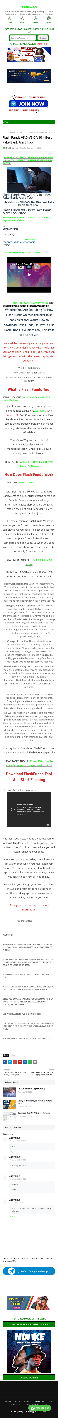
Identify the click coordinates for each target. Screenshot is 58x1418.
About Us (27, 1401)
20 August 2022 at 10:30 (18, 1141)
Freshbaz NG (29, 6)
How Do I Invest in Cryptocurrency (31, 1088)
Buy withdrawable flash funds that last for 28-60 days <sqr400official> (27, 219)
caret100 (40, 410)
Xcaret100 (12, 415)
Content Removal (32, 1404)
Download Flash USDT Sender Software (34, 1113)
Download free (29, 239)
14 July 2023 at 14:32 (17, 1203)
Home (5, 132)
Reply (11, 1152)
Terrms (50, 1401)
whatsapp (32, 905)
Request (8, 1401)
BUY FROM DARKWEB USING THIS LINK (22, 252)
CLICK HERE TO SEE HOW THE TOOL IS (30, 303)
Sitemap (45, 1404)
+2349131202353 (26, 482)
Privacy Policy (16, 1404)
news (11, 132)
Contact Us (39, 1401)
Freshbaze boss (12, 148)
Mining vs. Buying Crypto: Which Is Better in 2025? (35, 1102)
